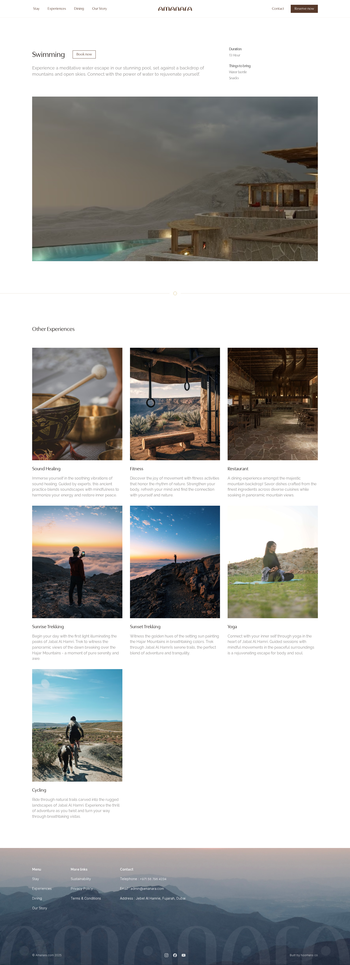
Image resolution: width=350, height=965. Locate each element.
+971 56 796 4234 (153, 879)
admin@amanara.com (147, 889)
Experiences (42, 889)
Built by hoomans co (304, 955)
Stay (35, 879)
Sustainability (81, 879)
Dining (37, 898)
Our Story (39, 908)
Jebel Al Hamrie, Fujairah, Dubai (160, 898)
